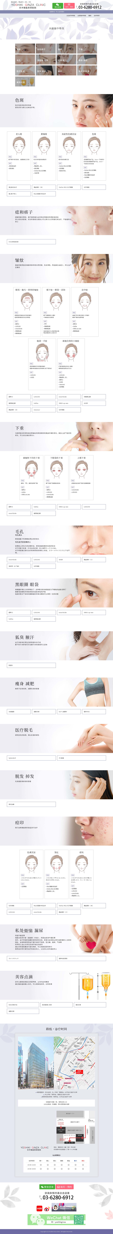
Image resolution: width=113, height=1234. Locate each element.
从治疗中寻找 (71, 16)
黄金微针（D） (63, 377)
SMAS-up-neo (77, 328)
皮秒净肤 (36, 168)
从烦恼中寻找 (82, 16)
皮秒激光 (11, 168)
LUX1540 (18, 326)
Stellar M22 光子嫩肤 (40, 170)
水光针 (32, 377)
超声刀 (17, 324)
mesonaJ (62, 384)
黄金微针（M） (38, 166)
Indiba (75, 326)
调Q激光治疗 (12, 166)
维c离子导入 (62, 170)
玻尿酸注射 (18, 333)
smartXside (18, 328)
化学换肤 (61, 168)
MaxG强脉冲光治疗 (89, 175)
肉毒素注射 (18, 331)
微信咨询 (58, 7)
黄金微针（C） (76, 895)
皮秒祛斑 (86, 172)
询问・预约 (69, 7)
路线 (90, 16)
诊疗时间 (97, 16)
